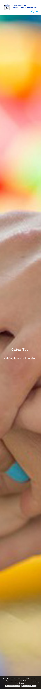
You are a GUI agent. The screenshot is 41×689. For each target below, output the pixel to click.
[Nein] (38, 683)
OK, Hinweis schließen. (12, 686)
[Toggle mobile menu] (37, 11)
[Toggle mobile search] (32, 11)
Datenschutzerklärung (29, 686)
